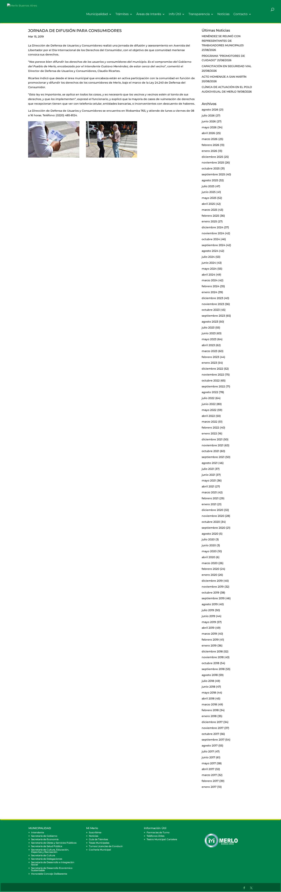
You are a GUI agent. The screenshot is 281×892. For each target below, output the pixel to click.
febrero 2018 (210, 710)
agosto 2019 (210, 604)
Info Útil (175, 14)
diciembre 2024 (212, 227)
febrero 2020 (210, 569)
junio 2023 (209, 333)
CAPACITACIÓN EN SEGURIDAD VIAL (226, 66)
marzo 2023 (209, 351)
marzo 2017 (209, 775)
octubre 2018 (210, 663)
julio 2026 (208, 115)
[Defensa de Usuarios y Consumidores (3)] (111, 157)
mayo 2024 (209, 268)
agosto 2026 (210, 109)
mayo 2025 (209, 198)
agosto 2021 (210, 463)
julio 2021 (208, 469)
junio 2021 (208, 474)
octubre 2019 (210, 592)
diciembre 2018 (212, 651)
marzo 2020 (210, 563)
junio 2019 (208, 616)
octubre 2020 (211, 522)
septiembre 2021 (213, 457)
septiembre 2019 (213, 598)
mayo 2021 (209, 480)
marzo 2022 (209, 421)
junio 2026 (209, 121)
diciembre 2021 (212, 439)
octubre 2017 (210, 734)
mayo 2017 (209, 763)
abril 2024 (208, 274)
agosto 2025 (210, 180)
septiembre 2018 (213, 669)
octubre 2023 (211, 309)
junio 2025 (209, 192)
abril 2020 (208, 557)
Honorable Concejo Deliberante (49, 873)
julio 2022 (208, 398)
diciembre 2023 (212, 298)
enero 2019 (209, 645)
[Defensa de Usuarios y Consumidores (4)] (53, 157)
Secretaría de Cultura (43, 855)
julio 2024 (208, 257)
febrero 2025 (210, 215)
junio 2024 (209, 262)
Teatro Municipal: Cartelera (162, 839)
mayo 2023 (209, 339)
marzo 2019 (209, 633)
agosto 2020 (210, 533)
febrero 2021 (210, 498)
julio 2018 (208, 681)
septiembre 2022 (213, 386)
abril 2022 (208, 416)
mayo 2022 (209, 410)
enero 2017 (209, 787)
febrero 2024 (210, 286)
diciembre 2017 (212, 722)
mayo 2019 (209, 622)
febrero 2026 (210, 145)
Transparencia (199, 14)
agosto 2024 (210, 251)
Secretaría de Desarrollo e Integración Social (52, 863)
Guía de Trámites (98, 839)
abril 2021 (208, 486)
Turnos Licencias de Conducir (106, 846)
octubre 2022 (211, 380)
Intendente (37, 832)
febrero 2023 (210, 357)
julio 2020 (208, 539)
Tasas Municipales (99, 842)
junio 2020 (209, 545)
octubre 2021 (210, 451)
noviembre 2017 (212, 728)
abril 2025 (208, 204)
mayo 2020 (209, 551)
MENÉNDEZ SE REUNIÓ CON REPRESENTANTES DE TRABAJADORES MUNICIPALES (223, 40)
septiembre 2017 (213, 739)
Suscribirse (95, 832)
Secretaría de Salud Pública (46, 846)
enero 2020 (209, 575)
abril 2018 (208, 698)
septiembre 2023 (213, 315)
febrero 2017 (210, 781)
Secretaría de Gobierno (44, 835)
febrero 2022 (210, 427)
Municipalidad (97, 14)
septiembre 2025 (213, 174)
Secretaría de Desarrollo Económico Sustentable (51, 869)
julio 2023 (208, 327)
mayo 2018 (209, 692)
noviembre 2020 (213, 516)
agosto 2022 (210, 392)
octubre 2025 (211, 168)
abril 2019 (208, 627)
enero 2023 (209, 362)
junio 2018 (208, 686)
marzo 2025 (209, 209)
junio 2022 (209, 404)
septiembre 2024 (213, 245)
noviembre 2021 (212, 445)
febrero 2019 (210, 639)
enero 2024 (209, 292)
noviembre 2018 (213, 657)
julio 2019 (208, 610)
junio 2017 (208, 757)
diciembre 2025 (212, 157)
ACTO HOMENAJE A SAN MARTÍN (224, 76)
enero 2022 (209, 433)
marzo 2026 (210, 139)
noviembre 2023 (213, 304)
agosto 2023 (210, 321)
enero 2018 (209, 716)
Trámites (122, 14)
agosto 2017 (210, 745)
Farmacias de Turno (158, 832)
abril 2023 (208, 345)
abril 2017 (208, 769)
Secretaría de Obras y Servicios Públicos (53, 842)
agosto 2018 (210, 675)
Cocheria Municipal (100, 849)
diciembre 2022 (212, 368)
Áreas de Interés (148, 14)
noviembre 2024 (213, 233)
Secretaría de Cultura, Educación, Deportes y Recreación (50, 850)
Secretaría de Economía (44, 839)
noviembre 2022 (213, 374)
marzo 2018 (209, 704)
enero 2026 (209, 151)
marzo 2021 (209, 492)
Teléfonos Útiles (155, 835)
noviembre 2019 (213, 586)
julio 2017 (208, 751)
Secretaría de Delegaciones (46, 858)
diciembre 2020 (212, 510)
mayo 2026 (209, 127)
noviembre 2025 (213, 162)
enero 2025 (209, 221)
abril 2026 (208, 133)
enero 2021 (209, 504)
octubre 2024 (211, 239)
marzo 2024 (210, 280)
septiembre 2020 (213, 527)
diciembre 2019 (212, 580)
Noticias (223, 14)
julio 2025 (208, 186)
